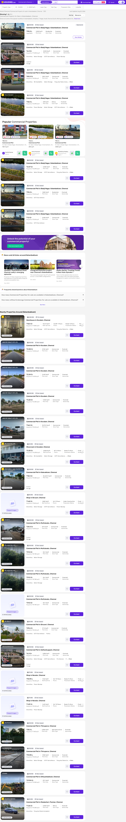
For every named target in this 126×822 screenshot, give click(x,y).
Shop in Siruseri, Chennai (35, 498)
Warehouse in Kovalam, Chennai (38, 320)
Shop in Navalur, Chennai (35, 675)
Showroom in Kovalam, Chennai (38, 447)
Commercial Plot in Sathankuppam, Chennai (42, 650)
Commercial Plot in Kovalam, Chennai (40, 345)
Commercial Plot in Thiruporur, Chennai (41, 726)
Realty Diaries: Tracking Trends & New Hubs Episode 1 (68, 271)
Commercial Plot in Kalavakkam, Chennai (41, 472)
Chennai (7, 11)
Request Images (11, 510)
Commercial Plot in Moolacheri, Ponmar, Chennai (44, 802)
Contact (76, 62)
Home (1, 11)
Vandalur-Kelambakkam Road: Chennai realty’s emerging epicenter (15, 272)
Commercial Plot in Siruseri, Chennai (40, 624)
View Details (78, 37)
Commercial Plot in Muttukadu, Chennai (41, 523)
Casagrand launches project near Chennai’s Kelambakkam (41, 271)
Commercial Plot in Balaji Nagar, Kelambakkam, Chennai (47, 28)
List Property (99, 2)
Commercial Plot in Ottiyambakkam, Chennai (43, 777)
